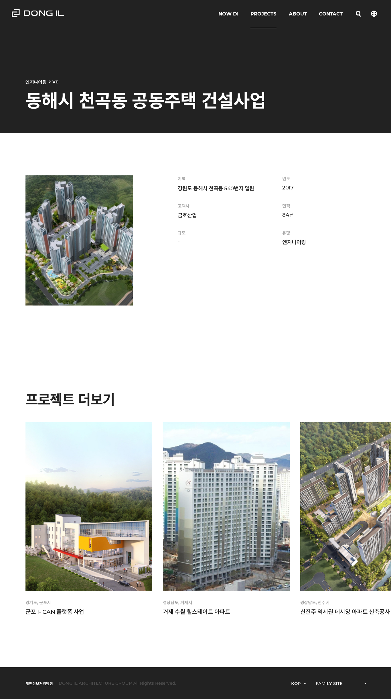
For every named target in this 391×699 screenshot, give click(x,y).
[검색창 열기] (358, 14)
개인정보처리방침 (39, 683)
